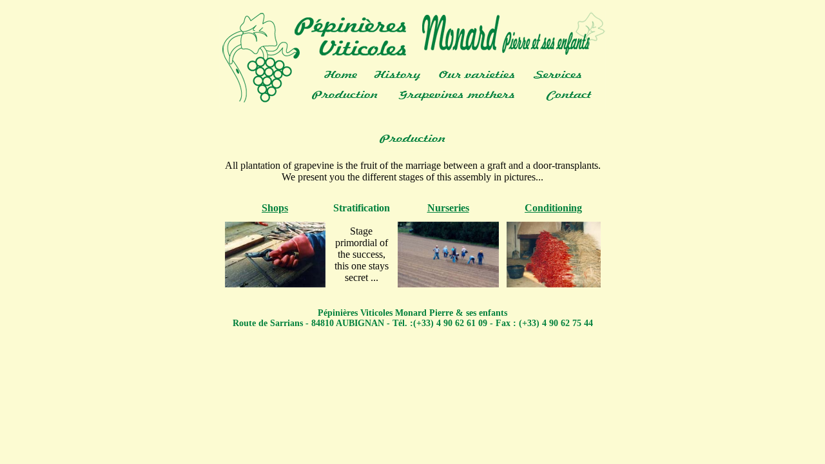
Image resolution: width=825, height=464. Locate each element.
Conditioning (553, 207)
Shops (275, 207)
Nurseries (448, 207)
